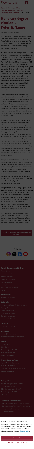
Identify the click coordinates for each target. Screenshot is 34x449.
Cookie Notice (24, 431)
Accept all (17, 438)
